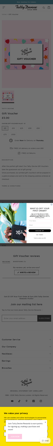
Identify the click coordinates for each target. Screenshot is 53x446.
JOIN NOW (14, 436)
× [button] (45, 422)
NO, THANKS (39, 234)
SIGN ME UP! (39, 230)
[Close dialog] (51, 204)
